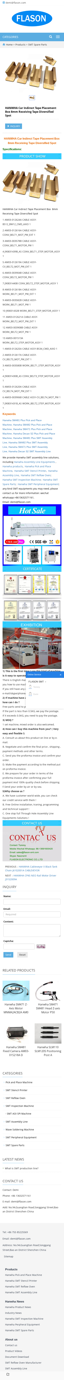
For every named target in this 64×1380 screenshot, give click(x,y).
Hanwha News (14, 1301)
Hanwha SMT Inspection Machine (22, 479)
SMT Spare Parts (37, 44)
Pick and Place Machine (19, 1082)
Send (8, 954)
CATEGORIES (10, 37)
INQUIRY (15, 126)
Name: (7, 896)
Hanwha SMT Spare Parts (19, 1330)
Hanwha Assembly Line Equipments (35, 462)
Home (9, 44)
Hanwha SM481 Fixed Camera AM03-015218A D (16, 1051)
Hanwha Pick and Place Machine (23, 1275)
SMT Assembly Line (17, 1121)
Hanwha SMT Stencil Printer (30, 470)
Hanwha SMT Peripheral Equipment (38, 484)
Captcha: (8, 941)
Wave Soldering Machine (20, 1129)
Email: (7, 908)
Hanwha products (13, 466)
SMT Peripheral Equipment (21, 1137)
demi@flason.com (16, 2)
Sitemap (8, 1256)
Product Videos (13, 1351)
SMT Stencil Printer (16, 1090)
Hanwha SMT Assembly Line (21, 1292)
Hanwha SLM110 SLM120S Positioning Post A (48, 1051)
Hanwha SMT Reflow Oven (36, 475)
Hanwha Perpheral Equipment (22, 1324)
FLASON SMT (36, 681)
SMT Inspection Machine (20, 1106)
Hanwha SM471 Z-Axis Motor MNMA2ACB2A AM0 (16, 1008)
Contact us (11, 1345)
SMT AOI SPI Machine (19, 1113)
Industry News (13, 1312)
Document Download (17, 1356)
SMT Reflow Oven (15, 1098)
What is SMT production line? (21, 1168)
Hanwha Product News (18, 1307)
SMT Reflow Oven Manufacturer (23, 1362)
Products (20, 44)
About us (11, 1339)
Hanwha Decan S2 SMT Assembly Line (30, 451)
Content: (8, 921)
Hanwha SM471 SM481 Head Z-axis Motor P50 (48, 1008)
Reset (22, 954)
